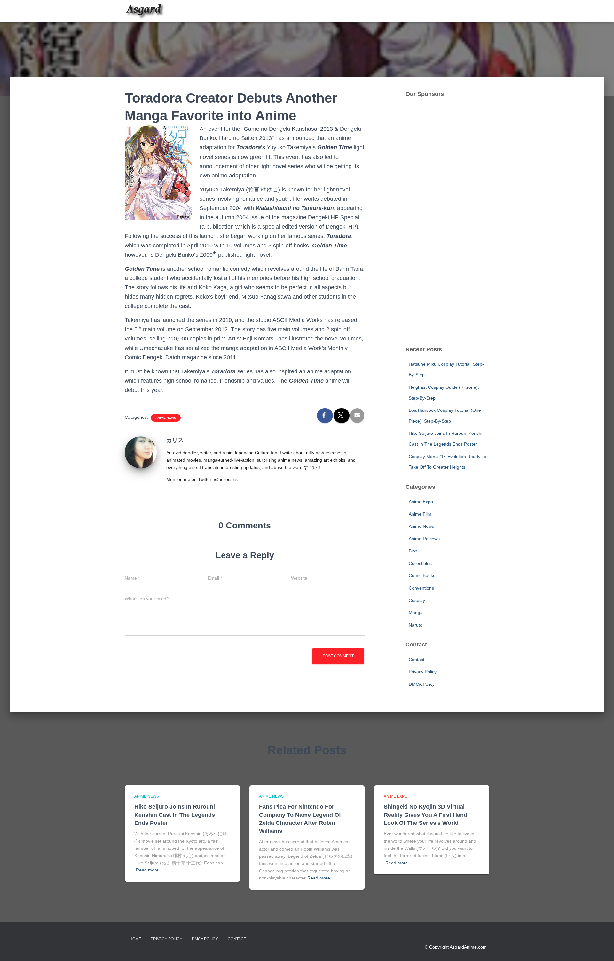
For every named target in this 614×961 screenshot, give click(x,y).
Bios (413, 550)
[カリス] (141, 452)
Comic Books (422, 575)
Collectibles (420, 563)
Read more (147, 869)
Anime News (165, 417)
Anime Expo (421, 501)
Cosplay (417, 600)
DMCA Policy (422, 684)
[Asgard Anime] (144, 11)
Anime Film (420, 514)
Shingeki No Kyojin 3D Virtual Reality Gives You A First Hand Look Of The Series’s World (425, 814)
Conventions (421, 587)
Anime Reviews (424, 538)
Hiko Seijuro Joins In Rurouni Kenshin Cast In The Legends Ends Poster (174, 814)
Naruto (415, 625)
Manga (416, 612)
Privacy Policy (423, 671)
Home (135, 939)
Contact (416, 659)
